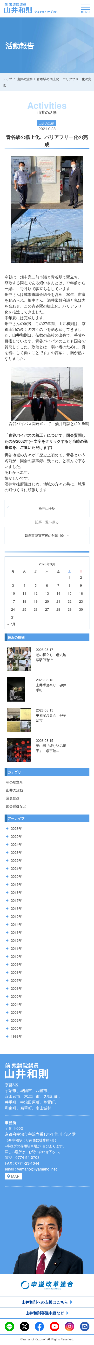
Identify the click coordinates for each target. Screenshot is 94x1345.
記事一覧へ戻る (47, 521)
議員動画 (13, 798)
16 (81, 593)
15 (70, 593)
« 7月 (11, 623)
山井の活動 (14, 790)
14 (58, 593)
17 (13, 601)
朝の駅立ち (14, 782)
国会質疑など (16, 806)
